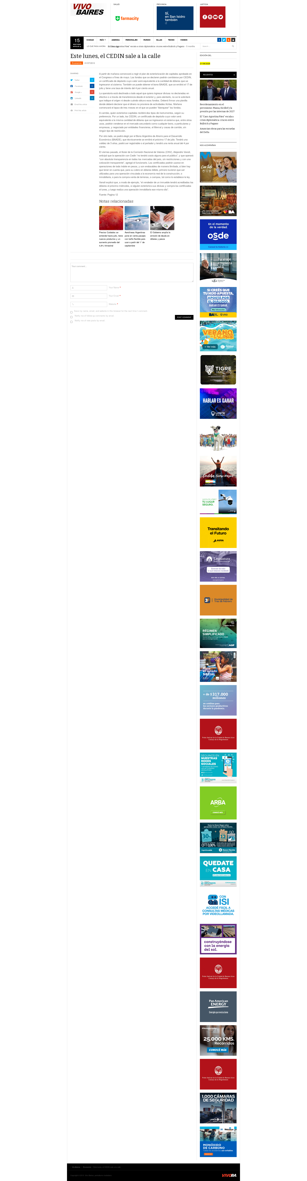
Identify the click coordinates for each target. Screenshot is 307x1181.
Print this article (80, 110)
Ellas (159, 40)
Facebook (79, 86)
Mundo (146, 40)
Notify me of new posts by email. (90, 320)
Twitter (77, 80)
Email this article (81, 104)
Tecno (171, 40)
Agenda (116, 40)
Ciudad (90, 40)
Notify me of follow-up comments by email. (94, 315)
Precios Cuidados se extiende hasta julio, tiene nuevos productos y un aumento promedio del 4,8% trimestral (111, 239)
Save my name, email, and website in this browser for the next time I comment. (111, 310)
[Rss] (229, 40)
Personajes (132, 40)
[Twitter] (224, 40)
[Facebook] (219, 40)
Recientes (208, 75)
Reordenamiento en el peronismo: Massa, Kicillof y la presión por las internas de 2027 (217, 108)
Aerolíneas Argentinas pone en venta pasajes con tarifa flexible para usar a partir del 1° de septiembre (135, 239)
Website (112, 304)
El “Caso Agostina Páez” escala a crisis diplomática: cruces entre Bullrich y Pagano (146, 46)
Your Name (114, 287)
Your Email (114, 295)
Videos (183, 40)
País (102, 40)
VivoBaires (88, 9)
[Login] (233, 40)
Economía (76, 62)
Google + (78, 92)
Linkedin (78, 98)
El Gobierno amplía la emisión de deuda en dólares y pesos (160, 236)
